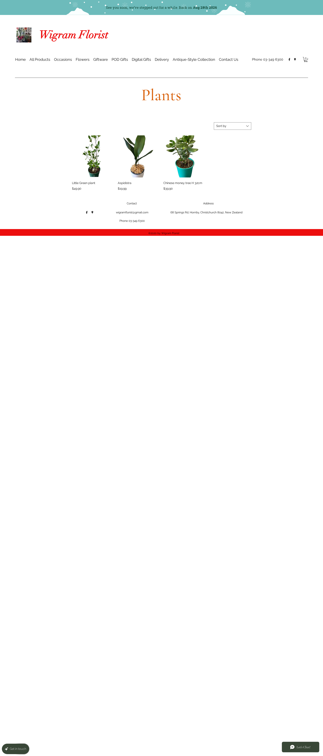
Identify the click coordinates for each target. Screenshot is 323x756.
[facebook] (289, 59)
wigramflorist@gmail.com (132, 212)
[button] (63, 59)
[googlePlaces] (295, 59)
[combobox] (232, 126)
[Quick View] (93, 156)
